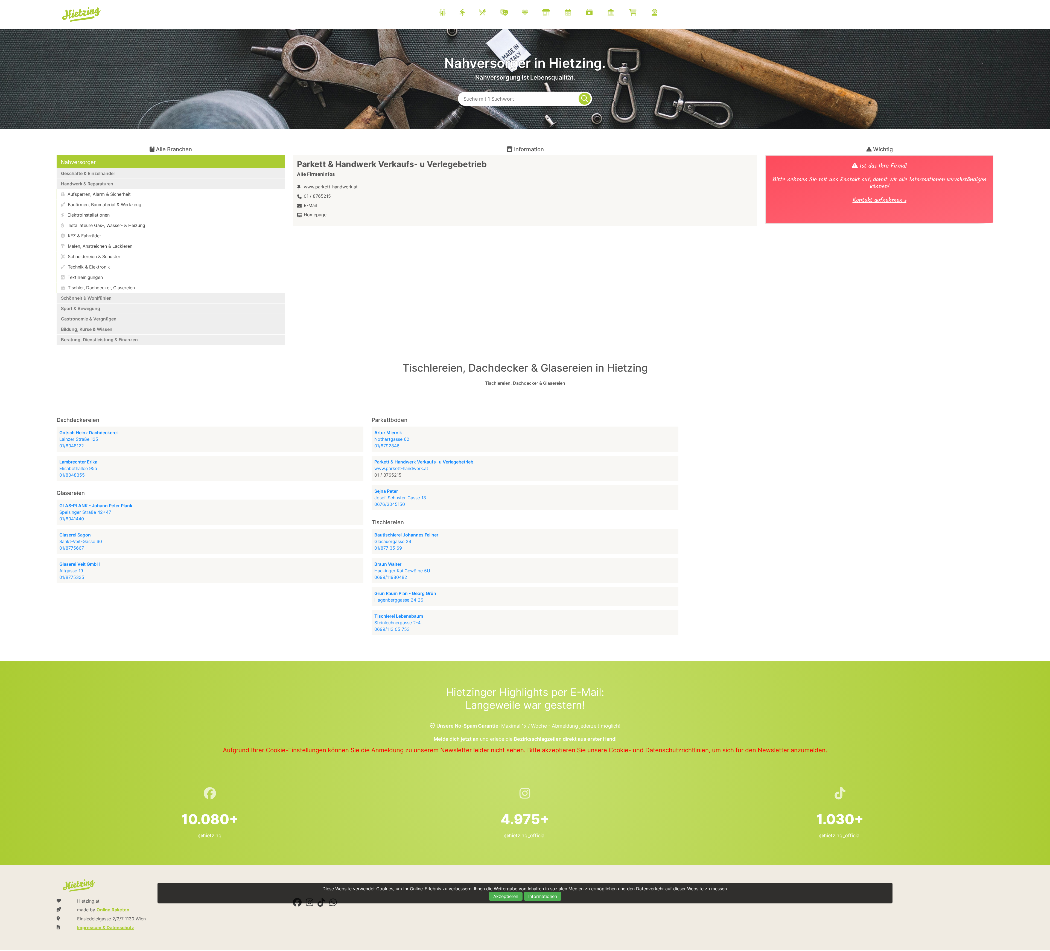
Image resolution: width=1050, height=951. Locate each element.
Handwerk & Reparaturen (87, 183)
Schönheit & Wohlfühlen (86, 298)
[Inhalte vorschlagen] (661, 13)
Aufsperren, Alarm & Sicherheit (98, 194)
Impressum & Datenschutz (105, 927)
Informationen (542, 896)
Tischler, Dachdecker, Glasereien (100, 287)
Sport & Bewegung (80, 308)
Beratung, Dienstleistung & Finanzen (99, 339)
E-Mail (310, 205)
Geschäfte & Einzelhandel (88, 173)
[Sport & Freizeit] (469, 13)
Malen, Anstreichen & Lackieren (99, 246)
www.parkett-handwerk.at (331, 186)
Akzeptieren (505, 896)
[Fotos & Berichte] (596, 13)
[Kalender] (575, 13)
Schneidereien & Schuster (93, 256)
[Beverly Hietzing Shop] (639, 13)
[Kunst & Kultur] (511, 13)
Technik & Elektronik (88, 267)
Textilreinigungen (84, 277)
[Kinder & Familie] (449, 13)
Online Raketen (113, 909)
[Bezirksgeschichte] (618, 13)
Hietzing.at (81, 14)
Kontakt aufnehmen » (879, 201)
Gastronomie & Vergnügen (88, 319)
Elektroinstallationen (88, 215)
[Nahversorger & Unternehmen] (553, 13)
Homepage (315, 214)
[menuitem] (555, 13)
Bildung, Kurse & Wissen (86, 329)
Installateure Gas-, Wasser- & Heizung (105, 225)
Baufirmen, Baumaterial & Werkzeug (103, 204)
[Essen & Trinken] (489, 13)
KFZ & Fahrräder (83, 235)
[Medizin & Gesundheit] (532, 13)
